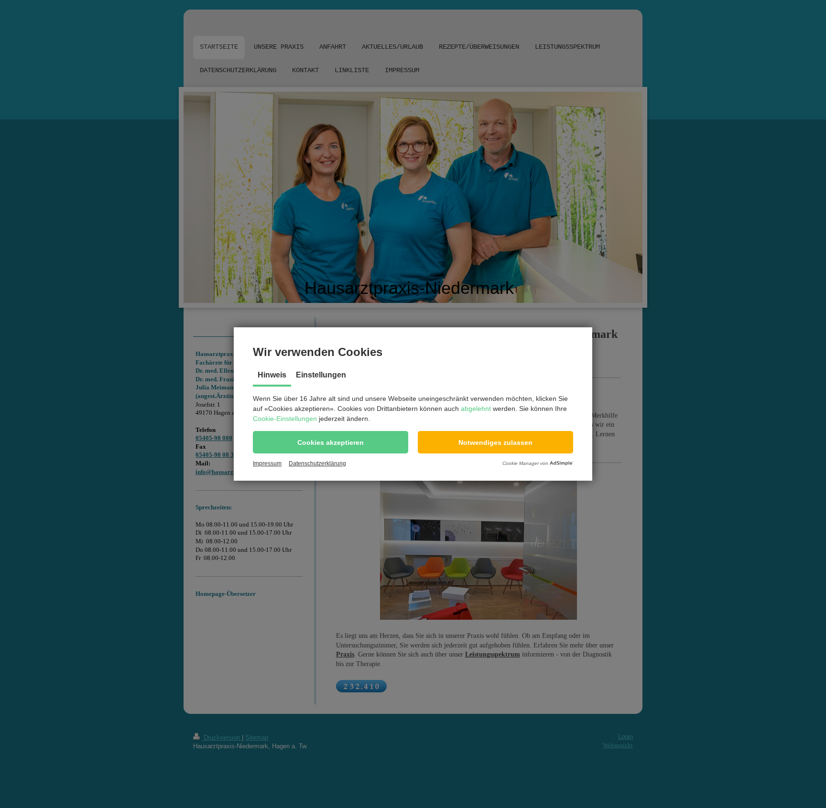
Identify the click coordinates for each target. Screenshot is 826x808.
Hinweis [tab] (272, 375)
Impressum (267, 463)
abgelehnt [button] (476, 408)
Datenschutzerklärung (317, 463)
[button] (330, 442)
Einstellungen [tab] (321, 375)
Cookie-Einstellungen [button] (285, 418)
